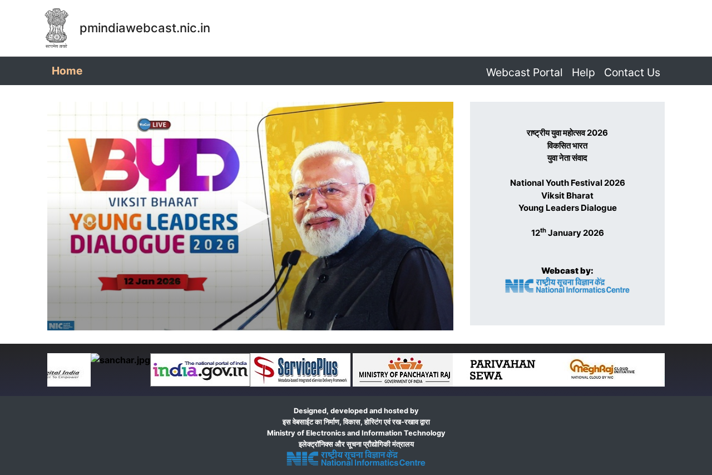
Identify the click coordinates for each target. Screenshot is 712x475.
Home (69, 70)
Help (583, 72)
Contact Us (632, 72)
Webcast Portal (524, 72)
